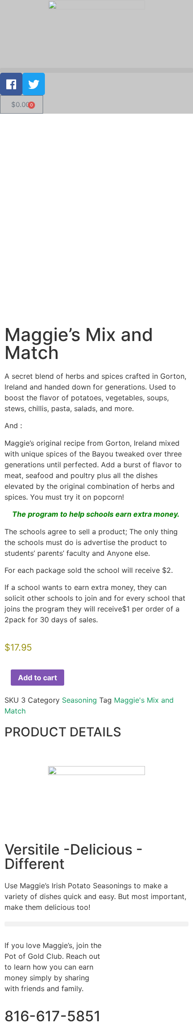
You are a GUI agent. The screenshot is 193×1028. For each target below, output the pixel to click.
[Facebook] (11, 84)
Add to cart (37, 677)
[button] (96, 70)
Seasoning (79, 700)
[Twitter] (33, 84)
